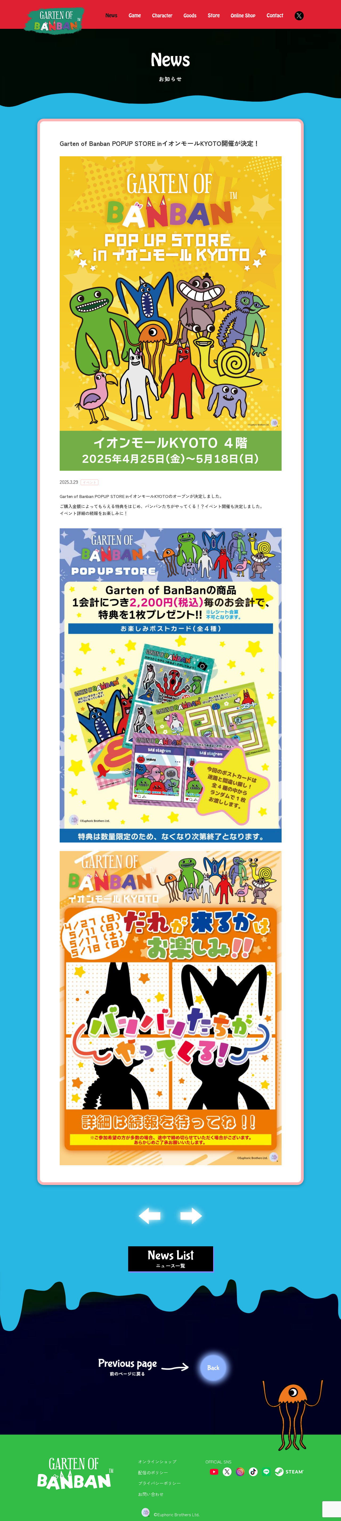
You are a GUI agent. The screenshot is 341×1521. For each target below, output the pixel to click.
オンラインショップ (157, 1461)
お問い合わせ (151, 1494)
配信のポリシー (153, 1472)
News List (170, 1258)
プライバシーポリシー (159, 1483)
